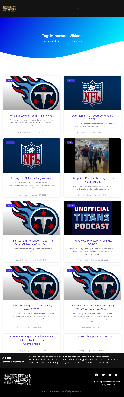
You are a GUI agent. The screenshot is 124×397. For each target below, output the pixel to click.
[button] (78, 8)
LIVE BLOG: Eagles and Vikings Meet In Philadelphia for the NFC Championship (31, 340)
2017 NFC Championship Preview (92, 336)
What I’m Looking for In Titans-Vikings (31, 115)
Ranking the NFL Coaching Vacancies (31, 178)
